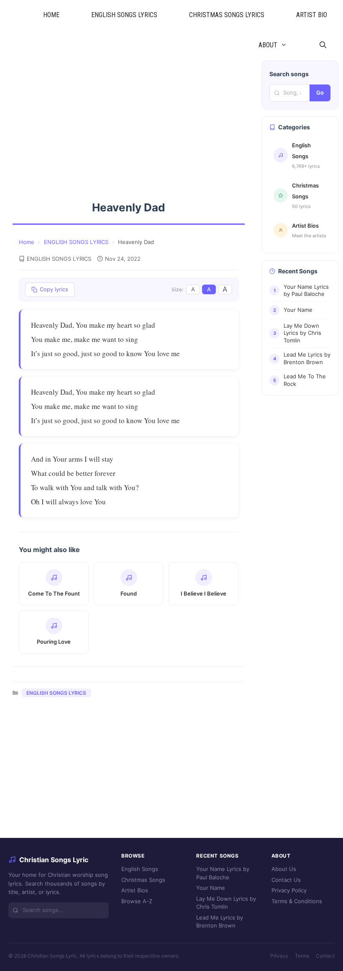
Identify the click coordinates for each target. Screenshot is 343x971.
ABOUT (268, 45)
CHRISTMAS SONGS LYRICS (226, 15)
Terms (302, 956)
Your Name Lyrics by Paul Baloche (222, 873)
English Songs (139, 869)
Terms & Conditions (296, 901)
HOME (51, 15)
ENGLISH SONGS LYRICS (124, 15)
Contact (325, 956)
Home (26, 242)
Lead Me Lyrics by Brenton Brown (219, 921)
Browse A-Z (136, 901)
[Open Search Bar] (322, 45)
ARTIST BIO (311, 15)
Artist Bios (134, 890)
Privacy (279, 956)
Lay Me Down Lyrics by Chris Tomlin (226, 902)
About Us (283, 869)
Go (320, 92)
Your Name (210, 887)
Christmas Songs (143, 879)
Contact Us (286, 879)
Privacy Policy (289, 890)
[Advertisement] (128, 122)
